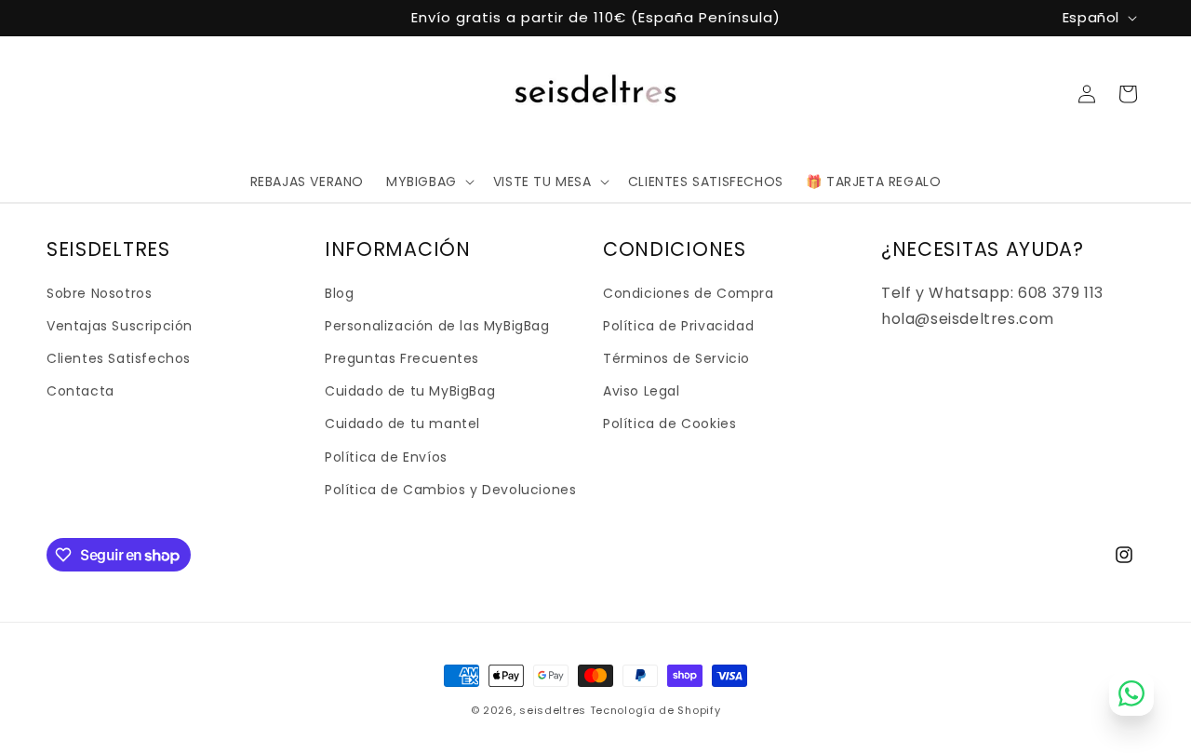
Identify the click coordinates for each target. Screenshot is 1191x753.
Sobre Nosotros (99, 293)
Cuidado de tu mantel (402, 423)
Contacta (80, 391)
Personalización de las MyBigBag (437, 325)
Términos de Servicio (676, 358)
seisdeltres (552, 710)
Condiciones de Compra (688, 293)
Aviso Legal (641, 391)
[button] (428, 181)
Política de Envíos (386, 457)
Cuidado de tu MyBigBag (410, 391)
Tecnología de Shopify (655, 710)
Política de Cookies (669, 423)
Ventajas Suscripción (120, 325)
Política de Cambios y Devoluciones (450, 489)
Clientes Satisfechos (119, 358)
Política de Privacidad (678, 325)
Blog (339, 293)
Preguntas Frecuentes (402, 358)
